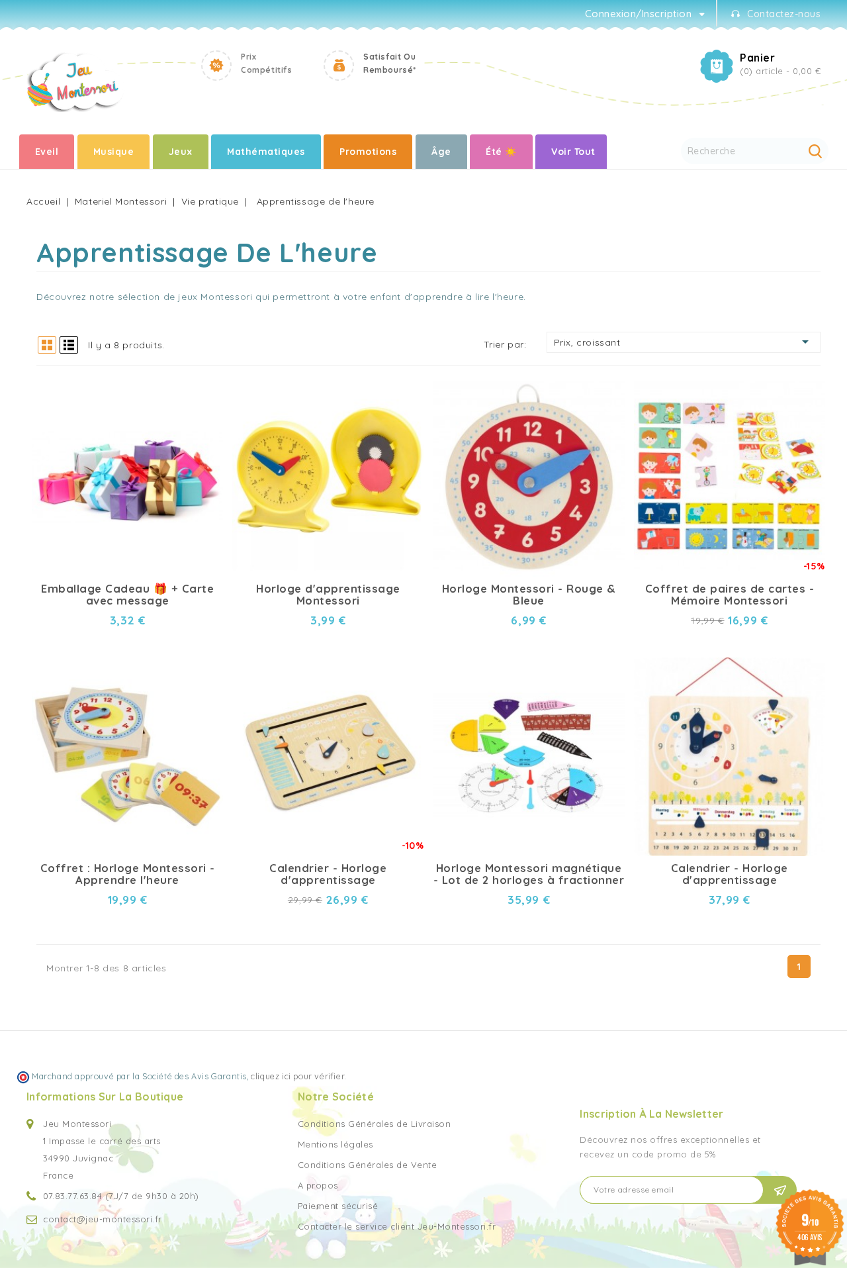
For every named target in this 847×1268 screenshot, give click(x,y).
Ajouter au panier (201, 406)
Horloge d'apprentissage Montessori (328, 595)
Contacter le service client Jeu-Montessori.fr (397, 1226)
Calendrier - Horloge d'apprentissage (327, 874)
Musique (113, 152)
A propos (318, 1185)
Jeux (181, 152)
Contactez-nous (784, 14)
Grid (47, 345)
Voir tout (573, 152)
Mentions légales (335, 1144)
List (68, 345)
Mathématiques (266, 152)
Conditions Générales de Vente (367, 1164)
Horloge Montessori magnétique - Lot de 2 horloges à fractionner (529, 874)
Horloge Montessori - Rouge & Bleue (529, 595)
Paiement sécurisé (338, 1205)
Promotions (367, 152)
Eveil (47, 152)
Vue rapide (201, 383)
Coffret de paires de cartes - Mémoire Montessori (730, 595)
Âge (441, 152)
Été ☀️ (501, 152)
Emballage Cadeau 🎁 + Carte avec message (127, 595)
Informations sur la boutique (104, 1096)
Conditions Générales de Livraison (374, 1123)
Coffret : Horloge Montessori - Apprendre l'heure (127, 874)
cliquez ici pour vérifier (297, 1076)
